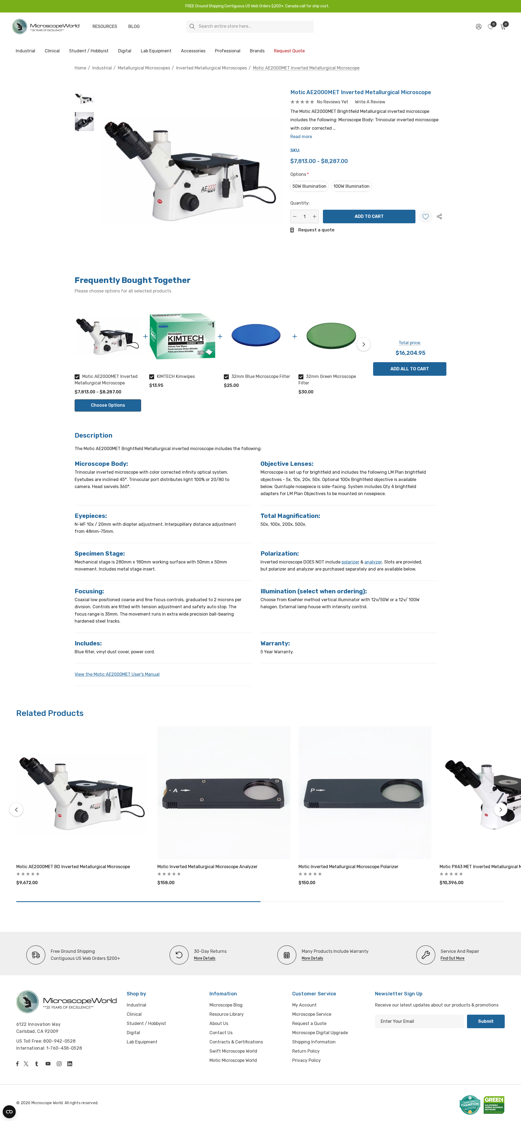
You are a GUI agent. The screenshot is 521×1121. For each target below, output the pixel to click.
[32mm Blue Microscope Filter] (257, 336)
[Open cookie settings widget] (9, 1111)
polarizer (350, 562)
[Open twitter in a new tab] (27, 1064)
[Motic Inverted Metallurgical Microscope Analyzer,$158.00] (223, 792)
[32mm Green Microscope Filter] (331, 336)
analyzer (373, 562)
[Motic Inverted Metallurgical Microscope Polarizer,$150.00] (364, 792)
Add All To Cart (409, 368)
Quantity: (300, 203)
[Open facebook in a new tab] (17, 1064)
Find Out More (453, 958)
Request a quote (316, 230)
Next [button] (363, 344)
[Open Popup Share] (439, 216)
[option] (108, 357)
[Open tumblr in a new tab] (38, 1064)
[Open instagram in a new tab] (60, 1064)
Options (299, 174)
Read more (301, 136)
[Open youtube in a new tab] (49, 1064)
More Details (204, 958)
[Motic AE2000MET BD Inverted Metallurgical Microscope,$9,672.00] (82, 792)
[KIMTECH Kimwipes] (182, 336)
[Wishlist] (426, 216)
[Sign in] (478, 26)
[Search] (192, 27)
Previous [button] (76, 344)
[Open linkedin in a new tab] (71, 1064)
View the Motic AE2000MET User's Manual (117, 674)
